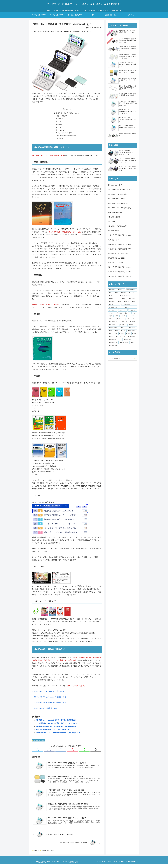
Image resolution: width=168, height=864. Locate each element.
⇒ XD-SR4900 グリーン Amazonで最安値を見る (49, 702)
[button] (95, 750)
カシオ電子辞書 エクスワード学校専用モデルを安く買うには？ (58, 732)
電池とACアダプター (115, 263)
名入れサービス (113, 240)
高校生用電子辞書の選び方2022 (119, 272)
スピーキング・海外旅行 (65, 133)
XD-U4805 (111, 221)
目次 (64, 109)
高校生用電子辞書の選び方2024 (119, 276)
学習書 (59, 124)
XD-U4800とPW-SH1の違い (118, 194)
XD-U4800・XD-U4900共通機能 (119, 208)
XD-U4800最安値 (114, 217)
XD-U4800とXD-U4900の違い (118, 203)
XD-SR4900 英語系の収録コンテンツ (67, 113)
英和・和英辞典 (62, 116)
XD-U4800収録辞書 (115, 212)
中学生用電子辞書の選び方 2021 (119, 235)
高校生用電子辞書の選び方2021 (119, 267)
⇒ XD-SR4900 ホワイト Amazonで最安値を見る (49, 691)
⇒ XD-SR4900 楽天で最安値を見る (44, 708)
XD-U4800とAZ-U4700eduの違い (120, 189)
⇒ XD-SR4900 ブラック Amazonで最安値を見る (49, 697)
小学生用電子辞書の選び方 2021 (119, 244)
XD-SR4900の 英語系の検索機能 (66, 135)
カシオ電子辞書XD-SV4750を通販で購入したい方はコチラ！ (57, 723)
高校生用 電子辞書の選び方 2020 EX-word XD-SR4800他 (56, 726)
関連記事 (60, 138)
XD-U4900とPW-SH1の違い (118, 226)
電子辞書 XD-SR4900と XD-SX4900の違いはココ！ (54, 729)
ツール (59, 127)
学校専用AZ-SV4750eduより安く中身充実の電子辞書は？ (56, 720)
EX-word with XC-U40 (115, 185)
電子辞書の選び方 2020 (39, 740)
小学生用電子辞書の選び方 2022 (119, 249)
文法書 (59, 121)
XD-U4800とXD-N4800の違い (118, 199)
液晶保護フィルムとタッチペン (119, 253)
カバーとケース (113, 231)
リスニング (60, 130)
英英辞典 (60, 118)
